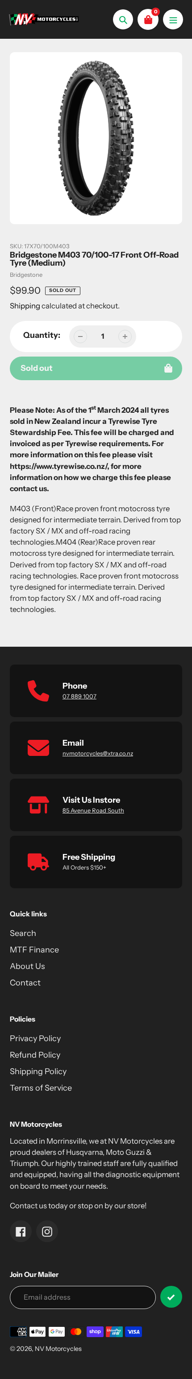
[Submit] (171, 1297)
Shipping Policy (38, 1071)
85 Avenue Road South (93, 810)
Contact (25, 983)
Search (23, 933)
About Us (27, 966)
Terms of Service (41, 1088)
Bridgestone (26, 274)
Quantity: (41, 335)
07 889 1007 (79, 696)
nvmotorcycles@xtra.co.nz (98, 753)
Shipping (25, 305)
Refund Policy (35, 1055)
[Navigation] (173, 19)
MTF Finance (34, 950)
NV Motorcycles (58, 1349)
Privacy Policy (35, 1038)
